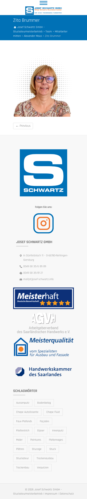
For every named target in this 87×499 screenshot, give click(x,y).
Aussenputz (22, 403)
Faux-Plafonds (24, 421)
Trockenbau (22, 467)
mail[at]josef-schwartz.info (38, 279)
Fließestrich (22, 430)
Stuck (52, 449)
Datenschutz (66, 494)
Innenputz (58, 430)
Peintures (35, 440)
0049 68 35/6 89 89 (34, 266)
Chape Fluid (53, 412)
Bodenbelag (44, 403)
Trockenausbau (45, 458)
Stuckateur (22, 458)
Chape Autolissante (27, 412)
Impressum (51, 494)
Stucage (36, 449)
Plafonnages (56, 440)
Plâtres (20, 449)
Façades (44, 421)
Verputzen (43, 467)
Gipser (40, 430)
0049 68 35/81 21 (33, 273)
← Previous (23, 126)
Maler (19, 440)
